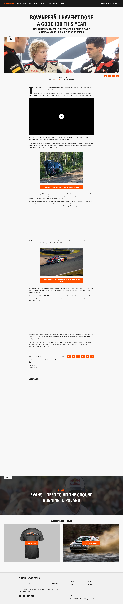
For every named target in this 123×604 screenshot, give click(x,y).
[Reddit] (87, 356)
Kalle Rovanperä (37, 360)
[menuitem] (19, 3)
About (115, 3)
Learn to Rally (52, 3)
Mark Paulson (57, 79)
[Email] (92, 356)
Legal (71, 595)
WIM (30, 3)
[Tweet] (109, 76)
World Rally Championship (51, 360)
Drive (72, 584)
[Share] (105, 76)
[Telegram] (117, 76)
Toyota (43, 360)
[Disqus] (61, 445)
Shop (103, 3)
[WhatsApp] (113, 76)
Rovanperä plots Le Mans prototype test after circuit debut (61, 280)
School (108, 3)
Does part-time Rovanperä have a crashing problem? (61, 187)
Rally (19, 3)
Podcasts (36, 3)
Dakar (25, 3)
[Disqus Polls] (61, 401)
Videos (43, 3)
